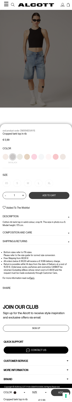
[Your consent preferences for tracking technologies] (66, 396)
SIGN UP (36, 328)
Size (5, 175)
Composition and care (17, 232)
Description (11, 216)
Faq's (32, 278)
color (7, 148)
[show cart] (68, 5)
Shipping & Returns (15, 241)
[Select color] (27, 163)
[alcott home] (36, 5)
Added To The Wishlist (18, 207)
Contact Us (38, 350)
